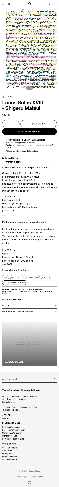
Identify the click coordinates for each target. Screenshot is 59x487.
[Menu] (3, 4)
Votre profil (7, 453)
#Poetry (46, 277)
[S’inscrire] (54, 379)
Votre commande (9, 457)
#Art (5, 277)
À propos (7, 415)
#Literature (16, 277)
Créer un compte (9, 448)
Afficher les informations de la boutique (22, 151)
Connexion (7, 450)
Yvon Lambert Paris (32, 471)
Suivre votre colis (9, 459)
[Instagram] (29, 482)
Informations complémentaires (17, 312)
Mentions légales (9, 436)
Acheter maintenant (29, 131)
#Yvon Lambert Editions (14, 282)
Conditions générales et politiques (29, 477)
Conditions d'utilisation (12, 433)
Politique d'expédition (11, 427)
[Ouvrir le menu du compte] (50, 4)
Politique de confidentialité (14, 439)
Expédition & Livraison (12, 299)
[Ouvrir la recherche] (9, 4)
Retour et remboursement (13, 430)
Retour (5, 305)
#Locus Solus (32, 277)
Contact (6, 418)
